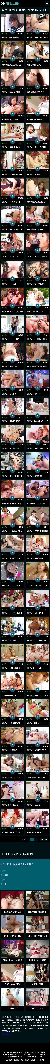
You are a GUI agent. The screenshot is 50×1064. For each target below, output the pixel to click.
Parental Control (37, 1059)
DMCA (27, 1059)
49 (42, 839)
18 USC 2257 (18, 1059)
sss (4, 879)
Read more (6, 1033)
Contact (9, 1059)
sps (4, 883)
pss (4, 870)
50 (46, 839)
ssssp (5, 874)
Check (10, 3)
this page (20, 1056)
